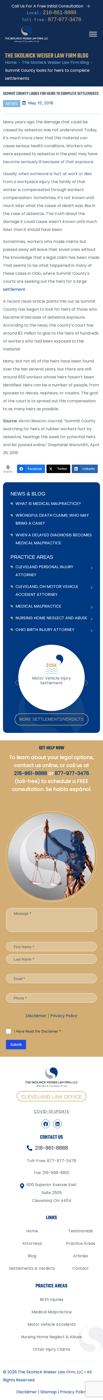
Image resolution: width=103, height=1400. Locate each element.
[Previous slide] (16, 682)
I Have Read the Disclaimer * (37, 1031)
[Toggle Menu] (93, 34)
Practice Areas (80, 1243)
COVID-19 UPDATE (51, 1111)
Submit (16, 1044)
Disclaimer (36, 1016)
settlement (14, 289)
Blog (32, 1256)
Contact (80, 1268)
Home (32, 1231)
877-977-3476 (64, 19)
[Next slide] (86, 682)
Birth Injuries (52, 1299)
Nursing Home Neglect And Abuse (51, 618)
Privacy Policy (63, 1016)
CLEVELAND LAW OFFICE (51, 1097)
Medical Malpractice (38, 606)
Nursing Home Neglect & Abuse (51, 1337)
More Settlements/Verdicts (51, 719)
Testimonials (80, 1231)
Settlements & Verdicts (32, 1268)
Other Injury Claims (51, 1349)
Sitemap (48, 1392)
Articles (80, 1256)
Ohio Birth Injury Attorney (45, 629)
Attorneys (32, 1243)
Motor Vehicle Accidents (52, 1324)
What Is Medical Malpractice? (48, 503)
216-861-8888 (59, 12)
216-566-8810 (55, 1173)
